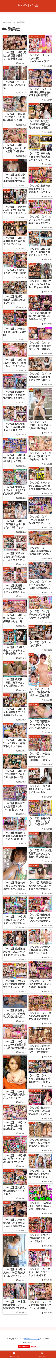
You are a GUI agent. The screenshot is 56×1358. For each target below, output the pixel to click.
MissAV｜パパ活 (32, 1338)
